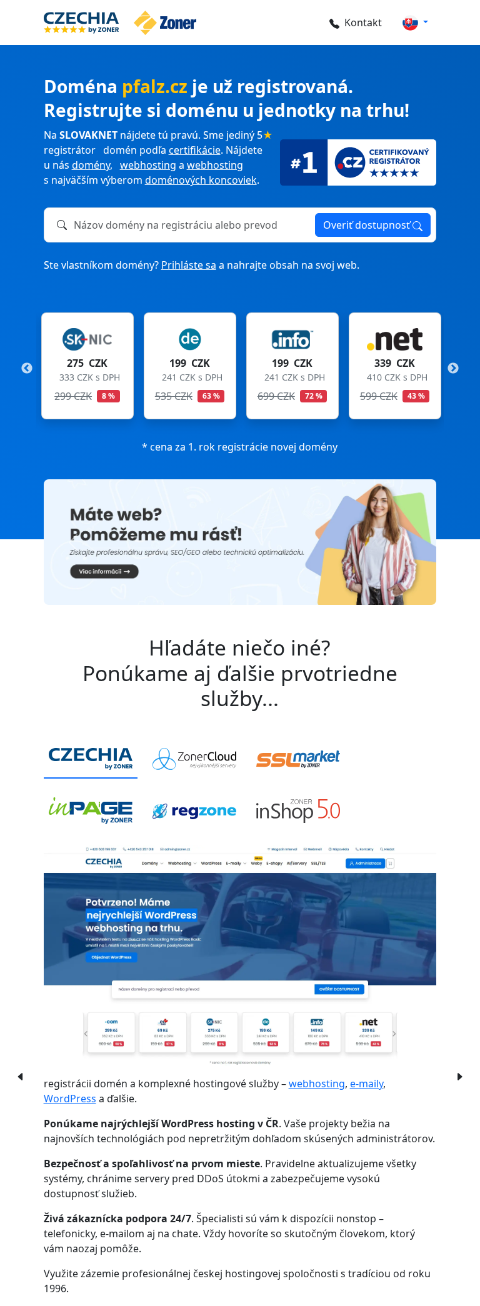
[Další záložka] (459, 1075)
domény (91, 165)
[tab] (91, 759)
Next (453, 368)
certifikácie (195, 150)
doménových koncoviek (201, 180)
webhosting (148, 165)
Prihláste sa (188, 265)
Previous (27, 368)
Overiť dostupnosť (367, 225)
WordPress (70, 1098)
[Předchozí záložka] (17, 1075)
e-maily (366, 1083)
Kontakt (363, 22)
